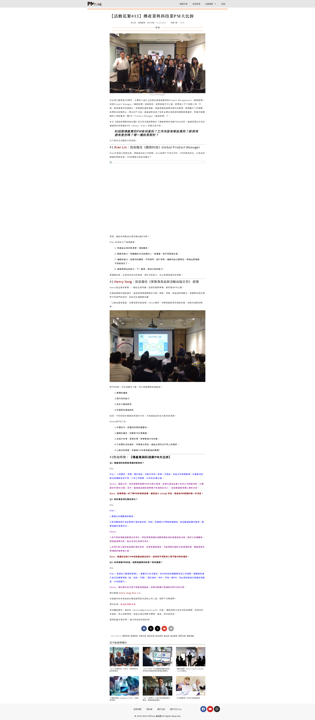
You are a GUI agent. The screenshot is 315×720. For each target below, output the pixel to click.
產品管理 (150, 636)
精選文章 (184, 3)
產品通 (166, 636)
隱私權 (149, 709)
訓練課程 (209, 3)
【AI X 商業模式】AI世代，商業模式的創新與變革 (124, 670)
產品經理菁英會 (128, 604)
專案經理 (134, 636)
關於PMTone (175, 709)
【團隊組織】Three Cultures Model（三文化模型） (189, 670)
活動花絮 (142, 636)
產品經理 (159, 636)
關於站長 (161, 709)
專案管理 (126, 636)
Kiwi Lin (120, 147)
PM (112, 636)
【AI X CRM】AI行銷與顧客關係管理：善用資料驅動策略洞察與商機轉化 (157, 670)
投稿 (223, 3)
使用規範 (138, 709)
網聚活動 (182, 636)
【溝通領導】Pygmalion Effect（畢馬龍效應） (124, 699)
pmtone (118, 636)
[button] (144, 628)
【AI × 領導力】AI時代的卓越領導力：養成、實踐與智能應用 (157, 699)
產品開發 (173, 636)
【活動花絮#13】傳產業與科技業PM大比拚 (152, 16)
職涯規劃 (190, 636)
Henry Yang (123, 281)
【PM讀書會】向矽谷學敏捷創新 (188, 698)
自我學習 (196, 3)
